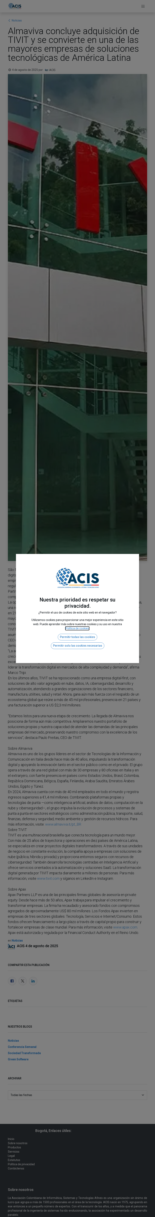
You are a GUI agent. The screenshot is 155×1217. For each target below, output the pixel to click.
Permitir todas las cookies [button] (77, 637)
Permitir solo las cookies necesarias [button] (77, 645)
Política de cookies (77, 628)
